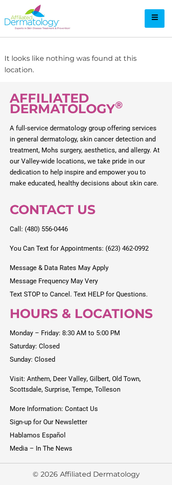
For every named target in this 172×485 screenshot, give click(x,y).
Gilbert (99, 379)
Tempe (82, 389)
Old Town (125, 379)
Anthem (38, 379)
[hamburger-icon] (155, 18)
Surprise (57, 389)
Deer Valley (69, 379)
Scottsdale (25, 389)
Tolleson (107, 389)
